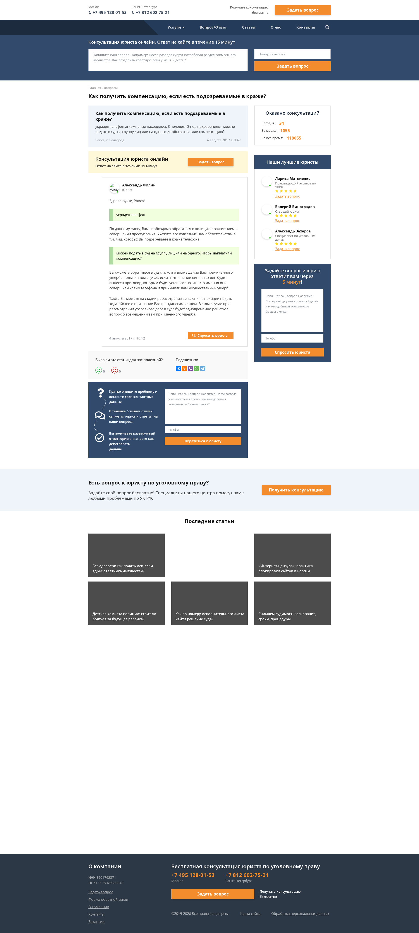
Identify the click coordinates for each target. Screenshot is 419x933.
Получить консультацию (296, 490)
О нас (276, 27)
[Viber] (190, 368)
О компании (98, 906)
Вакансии (96, 921)
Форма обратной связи (108, 899)
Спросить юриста (212, 335)
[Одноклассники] (184, 368)
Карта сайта (250, 913)
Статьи (248, 27)
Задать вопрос (303, 10)
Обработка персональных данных (300, 913)
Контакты (305, 27)
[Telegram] (202, 368)
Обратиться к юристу (203, 441)
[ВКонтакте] (178, 368)
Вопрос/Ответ (213, 27)
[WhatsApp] (196, 368)
